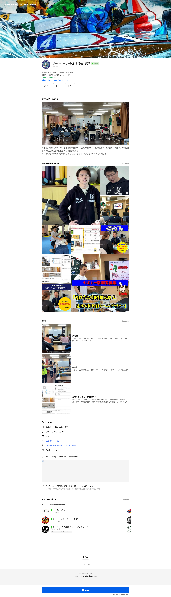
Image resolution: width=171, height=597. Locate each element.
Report (77, 576)
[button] (58, 85)
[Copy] (92, 486)
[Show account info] (95, 63)
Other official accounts (89, 576)
